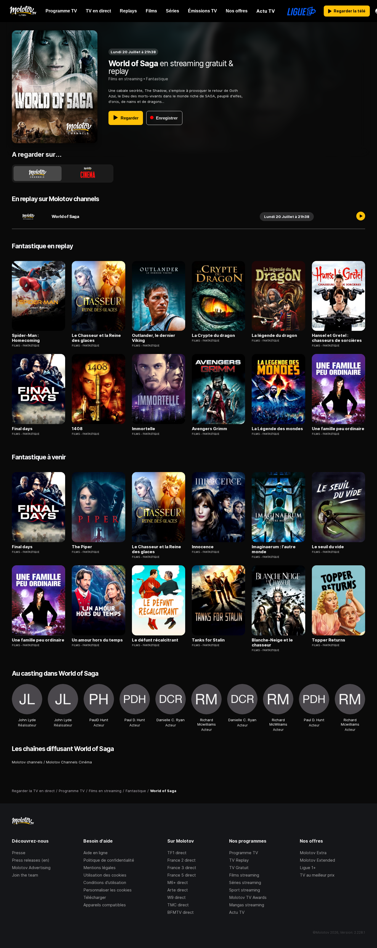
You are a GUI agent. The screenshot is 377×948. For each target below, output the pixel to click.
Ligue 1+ (308, 867)
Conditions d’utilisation (104, 882)
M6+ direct (177, 882)
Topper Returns (328, 640)
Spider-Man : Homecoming (26, 338)
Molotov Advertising (31, 867)
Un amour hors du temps (97, 640)
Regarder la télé (349, 11)
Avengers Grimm (209, 428)
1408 (77, 428)
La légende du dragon (274, 335)
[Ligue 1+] (301, 11)
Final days (22, 428)
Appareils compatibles (104, 904)
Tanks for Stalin (208, 640)
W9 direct (176, 897)
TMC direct (178, 904)
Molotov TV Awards (248, 897)
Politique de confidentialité (108, 860)
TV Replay (239, 860)
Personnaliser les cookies (107, 890)
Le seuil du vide (328, 546)
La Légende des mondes (277, 428)
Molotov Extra (313, 852)
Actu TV (237, 912)
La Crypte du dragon (213, 335)
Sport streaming (244, 890)
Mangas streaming (246, 904)
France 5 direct (181, 875)
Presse (18, 852)
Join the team (25, 875)
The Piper (82, 546)
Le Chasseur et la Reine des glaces (96, 338)
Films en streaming (125, 78)
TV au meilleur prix (317, 875)
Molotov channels (27, 762)
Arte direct (177, 890)
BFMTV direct (180, 912)
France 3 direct (181, 867)
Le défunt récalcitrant (155, 640)
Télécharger (94, 897)
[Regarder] (360, 216)
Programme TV (243, 852)
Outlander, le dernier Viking (153, 338)
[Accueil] (23, 11)
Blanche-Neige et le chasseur (272, 643)
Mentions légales (99, 867)
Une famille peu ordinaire (338, 428)
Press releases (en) (30, 860)
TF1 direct (177, 852)
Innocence (203, 546)
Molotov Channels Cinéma (69, 762)
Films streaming (244, 875)
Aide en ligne (95, 852)
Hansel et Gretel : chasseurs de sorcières (337, 338)
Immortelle (143, 428)
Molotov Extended (317, 860)
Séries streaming (245, 882)
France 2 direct (181, 860)
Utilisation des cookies (104, 875)
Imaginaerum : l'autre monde (274, 549)
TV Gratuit (239, 867)
